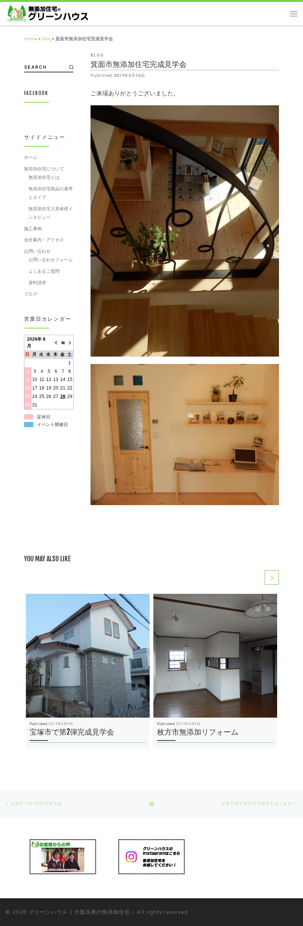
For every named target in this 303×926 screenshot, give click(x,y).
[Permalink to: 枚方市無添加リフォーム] (215, 656)
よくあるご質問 (43, 271)
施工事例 (33, 228)
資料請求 (37, 282)
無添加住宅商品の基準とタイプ (50, 192)
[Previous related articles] (256, 577)
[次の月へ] (70, 342)
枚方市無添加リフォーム (197, 731)
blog (46, 38)
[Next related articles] (272, 577)
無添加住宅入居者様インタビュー (50, 212)
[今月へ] (63, 342)
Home (30, 38)
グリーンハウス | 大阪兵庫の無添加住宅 (79, 912)
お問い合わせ (37, 251)
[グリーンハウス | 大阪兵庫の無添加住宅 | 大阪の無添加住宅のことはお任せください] (47, 13)
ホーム (30, 157)
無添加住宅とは (43, 177)
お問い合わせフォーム (50, 259)
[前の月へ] (55, 342)
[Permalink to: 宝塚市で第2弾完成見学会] (88, 656)
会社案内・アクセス (44, 239)
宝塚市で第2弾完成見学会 (72, 731)
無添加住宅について (44, 169)
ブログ (30, 294)
